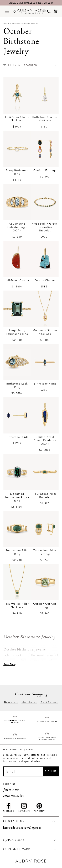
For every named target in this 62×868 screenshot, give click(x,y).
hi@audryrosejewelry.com (22, 828)
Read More (9, 664)
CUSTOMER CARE (16, 849)
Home (6, 23)
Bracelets (11, 702)
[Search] (49, 11)
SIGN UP (51, 771)
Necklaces (29, 702)
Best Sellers (49, 702)
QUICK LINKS (13, 840)
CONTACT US (13, 821)
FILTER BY (14, 65)
